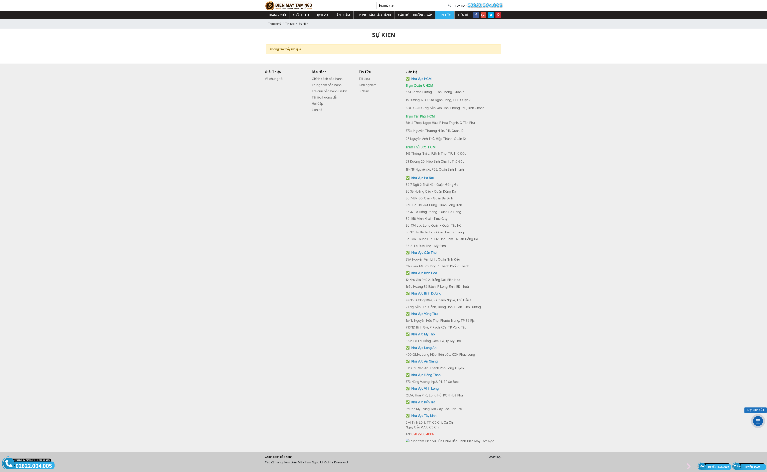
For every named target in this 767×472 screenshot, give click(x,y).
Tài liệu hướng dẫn (325, 98)
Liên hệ (463, 15)
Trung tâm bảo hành (374, 15)
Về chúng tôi (274, 79)
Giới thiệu (301, 15)
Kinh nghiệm (367, 85)
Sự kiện (364, 91)
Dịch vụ (322, 15)
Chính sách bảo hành (327, 79)
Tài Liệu (364, 79)
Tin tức (445, 15)
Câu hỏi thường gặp (415, 15)
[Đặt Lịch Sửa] (758, 421)
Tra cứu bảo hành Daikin (329, 91)
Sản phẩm (342, 15)
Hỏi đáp (317, 104)
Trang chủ (277, 15)
